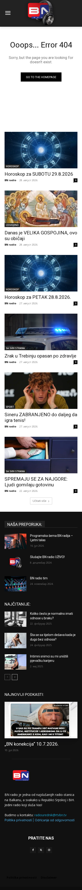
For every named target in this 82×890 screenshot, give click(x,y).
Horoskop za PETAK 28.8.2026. (38, 297)
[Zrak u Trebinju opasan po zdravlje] (41, 332)
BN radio (10, 180)
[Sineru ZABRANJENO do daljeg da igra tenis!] (41, 390)
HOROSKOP (12, 166)
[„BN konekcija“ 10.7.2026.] (41, 720)
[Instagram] (49, 850)
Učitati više (39, 501)
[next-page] (15, 677)
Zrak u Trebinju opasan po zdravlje (40, 356)
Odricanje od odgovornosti (54, 820)
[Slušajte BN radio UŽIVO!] (15, 562)
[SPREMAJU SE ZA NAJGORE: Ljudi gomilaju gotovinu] (41, 455)
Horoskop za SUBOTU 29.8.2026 (39, 174)
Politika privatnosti (18, 820)
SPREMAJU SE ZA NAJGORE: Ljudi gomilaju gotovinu (36, 481)
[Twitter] (41, 850)
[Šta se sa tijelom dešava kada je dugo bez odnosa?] (15, 640)
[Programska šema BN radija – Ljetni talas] (15, 541)
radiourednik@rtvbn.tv (50, 815)
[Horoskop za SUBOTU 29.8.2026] (41, 150)
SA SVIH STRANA (15, 348)
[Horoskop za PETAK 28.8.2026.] (41, 273)
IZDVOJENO (12, 225)
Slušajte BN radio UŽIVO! (47, 557)
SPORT (10, 406)
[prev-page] (7, 677)
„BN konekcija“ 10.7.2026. (32, 744)
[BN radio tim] (15, 583)
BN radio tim (39, 578)
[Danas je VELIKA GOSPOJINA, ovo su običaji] (41, 209)
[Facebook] (33, 850)
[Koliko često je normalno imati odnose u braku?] (15, 619)
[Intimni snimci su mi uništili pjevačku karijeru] (15, 662)
